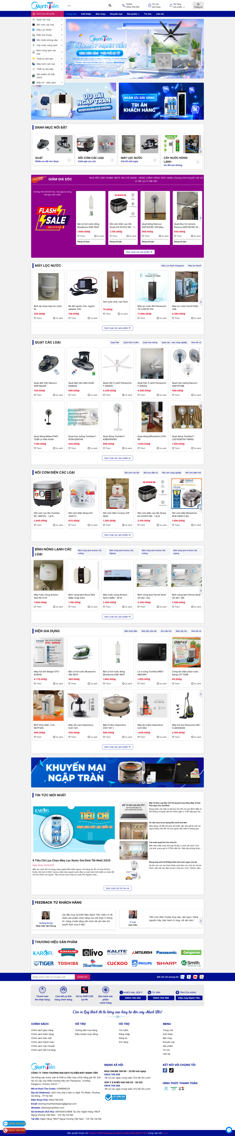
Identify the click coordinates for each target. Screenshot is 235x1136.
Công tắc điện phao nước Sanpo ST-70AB (185, 673)
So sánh (100, 236)
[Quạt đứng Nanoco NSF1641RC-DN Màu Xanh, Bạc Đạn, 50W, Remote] (155, 206)
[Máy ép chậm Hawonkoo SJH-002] (152, 705)
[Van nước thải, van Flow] (115, 284)
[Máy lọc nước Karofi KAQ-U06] (186, 286)
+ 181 (63, 144)
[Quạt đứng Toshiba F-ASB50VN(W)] (117, 417)
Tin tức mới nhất (50, 795)
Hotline (132, 5)
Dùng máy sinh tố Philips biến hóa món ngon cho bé (173, 862)
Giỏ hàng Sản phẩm (179, 5)
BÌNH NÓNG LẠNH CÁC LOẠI (53, 551)
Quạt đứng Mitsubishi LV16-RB (151, 438)
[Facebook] (189, 976)
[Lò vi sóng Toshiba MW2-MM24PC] (152, 652)
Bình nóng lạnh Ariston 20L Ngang (122, 551)
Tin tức (147, 14)
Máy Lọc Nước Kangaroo (173, 265)
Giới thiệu (86, 14)
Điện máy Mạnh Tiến (189, 998)
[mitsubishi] (142, 952)
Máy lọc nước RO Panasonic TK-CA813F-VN (151, 307)
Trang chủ (71, 14)
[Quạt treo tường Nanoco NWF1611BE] (186, 363)
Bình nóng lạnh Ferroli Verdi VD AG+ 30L (186, 596)
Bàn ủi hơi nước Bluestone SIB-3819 (81, 673)
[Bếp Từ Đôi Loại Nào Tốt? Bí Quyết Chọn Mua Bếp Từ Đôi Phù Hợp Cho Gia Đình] (134, 811)
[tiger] (43, 963)
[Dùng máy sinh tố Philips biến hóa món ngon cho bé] (134, 870)
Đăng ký (123, 1038)
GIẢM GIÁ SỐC (60, 179)
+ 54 (106, 144)
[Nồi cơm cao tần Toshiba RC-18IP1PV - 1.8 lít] (48, 493)
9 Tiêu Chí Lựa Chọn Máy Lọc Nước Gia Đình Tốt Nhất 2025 (72, 860)
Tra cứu (156, 5)
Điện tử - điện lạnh (46, 82)
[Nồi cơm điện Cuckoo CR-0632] (117, 493)
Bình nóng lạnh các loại (46, 52)
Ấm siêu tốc (166, 631)
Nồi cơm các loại (45, 24)
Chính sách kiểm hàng (42, 1034)
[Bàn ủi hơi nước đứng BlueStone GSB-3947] (91, 206)
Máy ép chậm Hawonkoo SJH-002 (150, 726)
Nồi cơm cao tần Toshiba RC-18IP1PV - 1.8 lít (47, 514)
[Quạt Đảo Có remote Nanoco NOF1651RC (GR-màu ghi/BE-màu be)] (187, 206)
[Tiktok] (171, 1070)
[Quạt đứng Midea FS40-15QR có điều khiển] (48, 417)
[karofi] (43, 952)
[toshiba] (68, 963)
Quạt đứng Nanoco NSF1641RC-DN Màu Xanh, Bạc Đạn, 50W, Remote (153, 226)
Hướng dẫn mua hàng (86, 1030)
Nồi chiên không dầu (47, 40)
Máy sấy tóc (181, 631)
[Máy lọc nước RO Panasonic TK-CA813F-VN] (152, 286)
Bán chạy (100, 14)
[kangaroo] (191, 952)
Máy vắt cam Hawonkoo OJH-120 (80, 726)
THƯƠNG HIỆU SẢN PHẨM (56, 942)
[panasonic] (166, 952)
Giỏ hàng (123, 1042)
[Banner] (73, 101)
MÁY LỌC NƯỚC (48, 266)
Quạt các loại (43, 19)
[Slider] (135, 49)
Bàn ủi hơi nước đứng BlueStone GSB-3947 (88, 225)
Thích (82, 236)
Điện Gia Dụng (44, 35)
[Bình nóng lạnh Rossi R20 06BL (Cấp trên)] (83, 575)
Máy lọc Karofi (194, 265)
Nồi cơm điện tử (151, 472)
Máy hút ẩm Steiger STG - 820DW (47, 673)
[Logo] (44, 5)
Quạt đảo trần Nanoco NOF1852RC (45, 384)
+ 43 (192, 144)
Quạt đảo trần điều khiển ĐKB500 (81, 384)
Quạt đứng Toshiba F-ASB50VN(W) (114, 438)
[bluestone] (93, 963)
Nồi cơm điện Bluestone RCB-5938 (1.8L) (184, 514)
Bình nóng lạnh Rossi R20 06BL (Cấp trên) (81, 596)
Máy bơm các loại (46, 64)
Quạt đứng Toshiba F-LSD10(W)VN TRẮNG (183, 438)
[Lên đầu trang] (229, 1122)
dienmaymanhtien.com (52, 1107)
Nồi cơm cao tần (132, 472)
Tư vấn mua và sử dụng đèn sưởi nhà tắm (168, 822)
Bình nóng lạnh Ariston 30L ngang (185, 551)
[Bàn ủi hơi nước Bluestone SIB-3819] (83, 652)
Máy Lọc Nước (44, 29)
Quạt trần (115, 342)
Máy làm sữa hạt (149, 631)
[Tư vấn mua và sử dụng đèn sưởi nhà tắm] (134, 830)
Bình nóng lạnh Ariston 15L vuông (90, 551)
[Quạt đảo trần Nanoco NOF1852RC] (48, 363)
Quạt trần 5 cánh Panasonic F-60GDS (151, 384)
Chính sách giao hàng (42, 1030)
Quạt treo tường (150, 342)
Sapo (165, 1133)
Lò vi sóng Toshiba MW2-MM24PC (150, 673)
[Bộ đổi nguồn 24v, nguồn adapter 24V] (83, 286)
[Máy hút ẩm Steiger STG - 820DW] (48, 652)
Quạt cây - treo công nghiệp (174, 342)
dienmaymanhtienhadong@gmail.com (57, 1103)
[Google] (202, 976)
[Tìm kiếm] (110, 5)
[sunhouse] (68, 952)
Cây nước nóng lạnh (47, 45)
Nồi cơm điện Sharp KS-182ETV (80, 514)
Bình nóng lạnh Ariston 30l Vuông (153, 551)
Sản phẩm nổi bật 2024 (46, 76)
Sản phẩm (132, 14)
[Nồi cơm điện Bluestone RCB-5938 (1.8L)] (186, 493)
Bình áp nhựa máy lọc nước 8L (48, 307)
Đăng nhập (124, 1034)
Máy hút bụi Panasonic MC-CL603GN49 (186, 726)
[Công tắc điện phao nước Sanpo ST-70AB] (186, 652)
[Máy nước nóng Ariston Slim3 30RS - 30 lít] (117, 575)
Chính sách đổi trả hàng (43, 1050)
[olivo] (93, 952)
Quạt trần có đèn (131, 342)
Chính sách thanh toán (42, 1042)
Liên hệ (160, 14)
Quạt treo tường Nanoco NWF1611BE (184, 384)
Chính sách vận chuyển (43, 1046)
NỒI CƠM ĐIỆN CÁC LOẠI (55, 472)
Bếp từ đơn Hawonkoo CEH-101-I (114, 726)
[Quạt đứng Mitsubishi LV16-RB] (152, 417)
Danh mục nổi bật (51, 127)
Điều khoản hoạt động (86, 1034)
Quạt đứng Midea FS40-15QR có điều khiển (46, 438)
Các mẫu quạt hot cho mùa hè (163, 842)
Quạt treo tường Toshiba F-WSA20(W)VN (82, 438)
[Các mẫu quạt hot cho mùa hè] (134, 850)
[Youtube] (195, 976)
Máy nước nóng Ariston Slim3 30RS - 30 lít (115, 596)
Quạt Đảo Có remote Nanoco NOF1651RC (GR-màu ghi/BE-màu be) (187, 226)
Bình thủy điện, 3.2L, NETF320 (44, 726)
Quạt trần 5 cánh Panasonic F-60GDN (117, 384)
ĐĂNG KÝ (82, 977)
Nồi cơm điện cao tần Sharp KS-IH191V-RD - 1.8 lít (123, 226)
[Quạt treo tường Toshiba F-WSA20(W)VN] (83, 417)
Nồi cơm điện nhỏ (193, 472)
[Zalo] (182, 976)
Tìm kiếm (123, 1030)
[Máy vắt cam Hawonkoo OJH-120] (83, 705)
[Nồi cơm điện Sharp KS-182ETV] (83, 493)
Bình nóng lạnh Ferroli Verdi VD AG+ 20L (151, 596)
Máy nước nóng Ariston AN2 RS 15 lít (46, 596)
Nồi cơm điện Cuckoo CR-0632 (116, 514)
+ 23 (149, 144)
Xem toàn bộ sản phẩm (138, 252)
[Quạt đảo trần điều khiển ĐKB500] (83, 363)
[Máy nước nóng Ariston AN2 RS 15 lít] (48, 575)
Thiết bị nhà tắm (45, 58)
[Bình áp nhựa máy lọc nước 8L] (48, 286)
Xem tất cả (196, 342)
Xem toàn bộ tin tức (116, 888)
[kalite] (117, 952)
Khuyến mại (116, 14)
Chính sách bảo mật (41, 1038)
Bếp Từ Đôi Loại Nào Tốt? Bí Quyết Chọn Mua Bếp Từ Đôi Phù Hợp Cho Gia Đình (174, 804)
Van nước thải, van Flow (115, 301)
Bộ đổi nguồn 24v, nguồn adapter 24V (81, 307)
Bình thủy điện (131, 631)
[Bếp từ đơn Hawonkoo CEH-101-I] (117, 705)
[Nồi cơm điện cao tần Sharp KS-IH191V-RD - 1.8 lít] (123, 206)
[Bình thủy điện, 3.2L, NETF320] (48, 705)
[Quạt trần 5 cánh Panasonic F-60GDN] (117, 363)
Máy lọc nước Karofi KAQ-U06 (185, 307)
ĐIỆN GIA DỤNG (47, 631)
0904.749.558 (133, 998)
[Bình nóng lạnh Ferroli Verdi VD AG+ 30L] (186, 575)
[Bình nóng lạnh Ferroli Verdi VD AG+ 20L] (152, 575)
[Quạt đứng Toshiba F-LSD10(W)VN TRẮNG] (186, 417)
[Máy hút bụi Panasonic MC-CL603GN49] (186, 705)
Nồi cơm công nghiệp (171, 472)
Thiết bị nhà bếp (45, 69)
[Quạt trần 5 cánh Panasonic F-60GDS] (152, 363)
